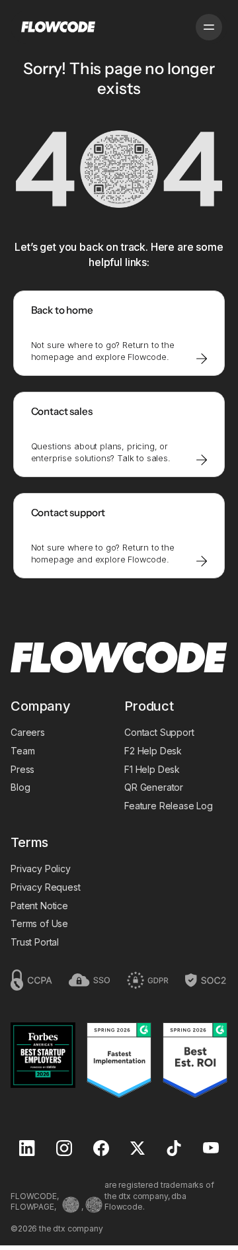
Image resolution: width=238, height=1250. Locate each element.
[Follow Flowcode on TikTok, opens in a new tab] (174, 1149)
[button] (209, 27)
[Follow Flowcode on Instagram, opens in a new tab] (64, 1149)
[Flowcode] (119, 659)
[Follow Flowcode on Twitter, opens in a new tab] (137, 1149)
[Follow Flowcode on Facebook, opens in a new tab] (101, 1149)
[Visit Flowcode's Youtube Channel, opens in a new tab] (211, 1149)
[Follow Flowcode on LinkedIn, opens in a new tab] (27, 1149)
